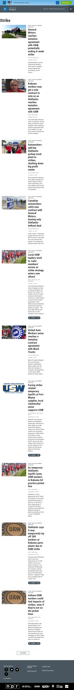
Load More (23, 653)
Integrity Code (46, 666)
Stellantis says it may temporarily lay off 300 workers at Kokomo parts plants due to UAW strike (36, 538)
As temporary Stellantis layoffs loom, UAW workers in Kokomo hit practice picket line (36, 477)
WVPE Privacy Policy (48, 670)
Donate (66, 3)
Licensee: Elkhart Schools (32, 666)
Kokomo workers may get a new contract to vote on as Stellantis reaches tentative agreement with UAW (35, 97)
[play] (5, 9)
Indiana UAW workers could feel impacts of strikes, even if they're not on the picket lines (36, 605)
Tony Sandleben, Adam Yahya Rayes (35, 413)
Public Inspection (32, 671)
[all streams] (71, 9)
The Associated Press (33, 57)
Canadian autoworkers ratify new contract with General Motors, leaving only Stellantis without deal (35, 213)
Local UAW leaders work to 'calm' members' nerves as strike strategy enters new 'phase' (36, 265)
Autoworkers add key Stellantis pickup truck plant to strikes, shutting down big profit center (35, 157)
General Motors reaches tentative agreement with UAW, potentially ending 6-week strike (36, 42)
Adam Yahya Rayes (33, 114)
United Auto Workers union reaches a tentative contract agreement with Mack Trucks (36, 341)
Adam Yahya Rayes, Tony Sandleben (34, 280)
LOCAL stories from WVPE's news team (35, 26)
